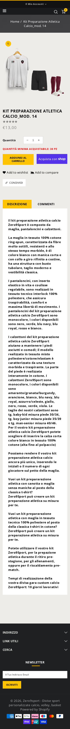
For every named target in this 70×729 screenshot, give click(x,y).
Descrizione (17, 204)
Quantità (9, 140)
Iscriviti (12, 684)
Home (15, 21)
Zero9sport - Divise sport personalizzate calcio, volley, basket (35, 703)
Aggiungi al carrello (18, 159)
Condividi (16, 182)
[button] (4, 11)
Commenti (46, 204)
